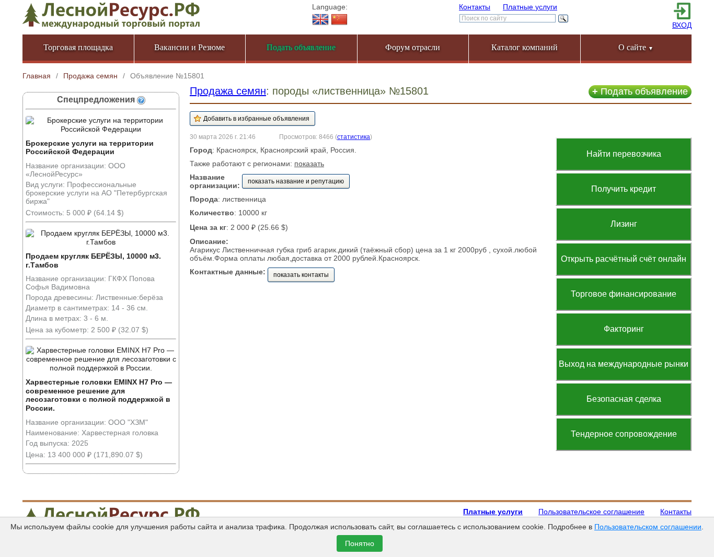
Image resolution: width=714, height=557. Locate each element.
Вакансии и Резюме (189, 47)
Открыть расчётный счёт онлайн (623, 258)
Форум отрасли (412, 47)
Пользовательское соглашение (591, 511)
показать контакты (301, 274)
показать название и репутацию (296, 181)
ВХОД (682, 25)
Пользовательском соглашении (647, 527)
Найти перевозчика (623, 153)
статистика (353, 136)
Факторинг (624, 328)
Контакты (474, 7)
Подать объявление (640, 91)
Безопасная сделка (623, 398)
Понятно (359, 543)
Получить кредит (623, 188)
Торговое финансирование (623, 293)
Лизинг (624, 223)
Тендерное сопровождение (624, 434)
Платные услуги (530, 7)
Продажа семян (228, 91)
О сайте (635, 47)
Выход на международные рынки (623, 363)
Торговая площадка (78, 47)
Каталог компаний (524, 47)
